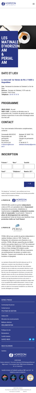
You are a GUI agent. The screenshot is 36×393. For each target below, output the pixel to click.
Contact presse (5, 308)
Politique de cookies (14, 391)
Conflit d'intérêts (5, 336)
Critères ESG (4, 316)
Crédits (25, 391)
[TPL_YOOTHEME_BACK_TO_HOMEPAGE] (8, 4)
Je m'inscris (29, 185)
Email (3, 171)
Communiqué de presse (7, 305)
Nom (15, 162)
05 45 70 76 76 (14, 94)
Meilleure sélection (6, 322)
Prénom (4, 162)
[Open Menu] (34, 4)
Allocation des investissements (10, 319)
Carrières (3, 351)
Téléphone (17, 171)
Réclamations (5, 333)
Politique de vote (6, 330)
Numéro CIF (28, 171)
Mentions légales (18, 388)
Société (26, 162)
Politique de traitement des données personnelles (18, 389)
